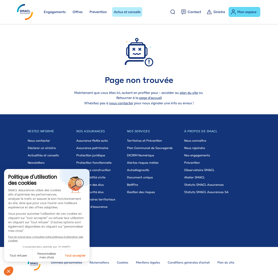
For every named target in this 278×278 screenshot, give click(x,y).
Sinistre (219, 12)
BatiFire (132, 185)
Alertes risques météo (143, 163)
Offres (78, 12)
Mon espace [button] (246, 12)
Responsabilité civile (90, 177)
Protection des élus (90, 185)
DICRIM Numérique (140, 155)
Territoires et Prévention (144, 140)
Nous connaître (195, 140)
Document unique (140, 177)
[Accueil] (27, 12)
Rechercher (172, 12)
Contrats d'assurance (91, 207)
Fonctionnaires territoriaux (95, 199)
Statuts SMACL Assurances (204, 185)
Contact (194, 12)
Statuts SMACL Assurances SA (206, 192)
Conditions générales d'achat (189, 262)
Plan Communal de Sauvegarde (150, 148)
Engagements (55, 12)
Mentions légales (148, 262)
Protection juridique (90, 155)
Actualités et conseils (43, 155)
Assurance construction (93, 170)
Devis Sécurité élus (90, 192)
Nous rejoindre (194, 148)
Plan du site (225, 262)
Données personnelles (66, 262)
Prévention (98, 12)
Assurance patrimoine (92, 148)
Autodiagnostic (138, 170)
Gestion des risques (141, 192)
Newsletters (36, 163)
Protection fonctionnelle (94, 163)
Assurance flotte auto (92, 140)
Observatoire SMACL (199, 170)
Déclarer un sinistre (42, 148)
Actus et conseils (127, 12)
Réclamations (99, 262)
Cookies (122, 262)
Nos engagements (197, 155)
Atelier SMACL (194, 177)
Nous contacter (39, 140)
